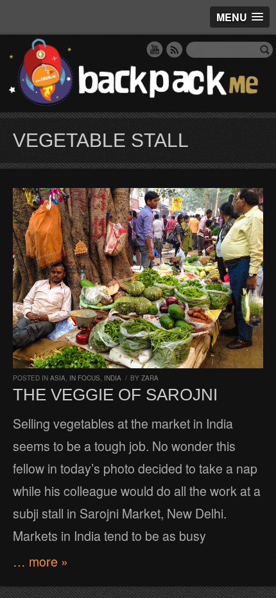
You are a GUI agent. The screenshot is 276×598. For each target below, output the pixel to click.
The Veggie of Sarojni (115, 394)
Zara (150, 377)
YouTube (154, 49)
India (112, 377)
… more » (40, 561)
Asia (57, 377)
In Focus (84, 377)
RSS (174, 49)
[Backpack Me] (138, 73)
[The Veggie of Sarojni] (138, 278)
